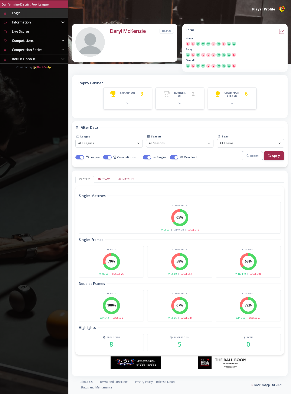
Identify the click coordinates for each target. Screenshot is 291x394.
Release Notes (165, 382)
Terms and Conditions (113, 382)
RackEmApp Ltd (264, 385)
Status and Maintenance (96, 387)
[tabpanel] (179, 269)
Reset (254, 156)
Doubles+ (190, 157)
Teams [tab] (106, 179)
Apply (276, 156)
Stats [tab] (86, 179)
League (85, 136)
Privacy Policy (144, 382)
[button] (34, 22)
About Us (87, 382)
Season (155, 136)
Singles (161, 157)
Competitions (126, 157)
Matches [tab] (128, 179)
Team (225, 136)
